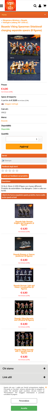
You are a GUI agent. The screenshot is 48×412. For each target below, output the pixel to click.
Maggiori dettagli (11, 104)
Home (4, 15)
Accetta (24, 408)
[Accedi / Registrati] (40, 6)
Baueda (4, 121)
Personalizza (24, 401)
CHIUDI (46, 387)
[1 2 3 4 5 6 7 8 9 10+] (24, 139)
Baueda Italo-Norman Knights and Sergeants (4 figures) (24, 223)
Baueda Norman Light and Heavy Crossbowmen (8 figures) (24, 287)
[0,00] (45, 6)
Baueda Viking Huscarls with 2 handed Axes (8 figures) (24, 351)
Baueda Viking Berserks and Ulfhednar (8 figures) (24, 319)
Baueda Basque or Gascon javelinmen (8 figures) (24, 255)
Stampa (7, 160)
